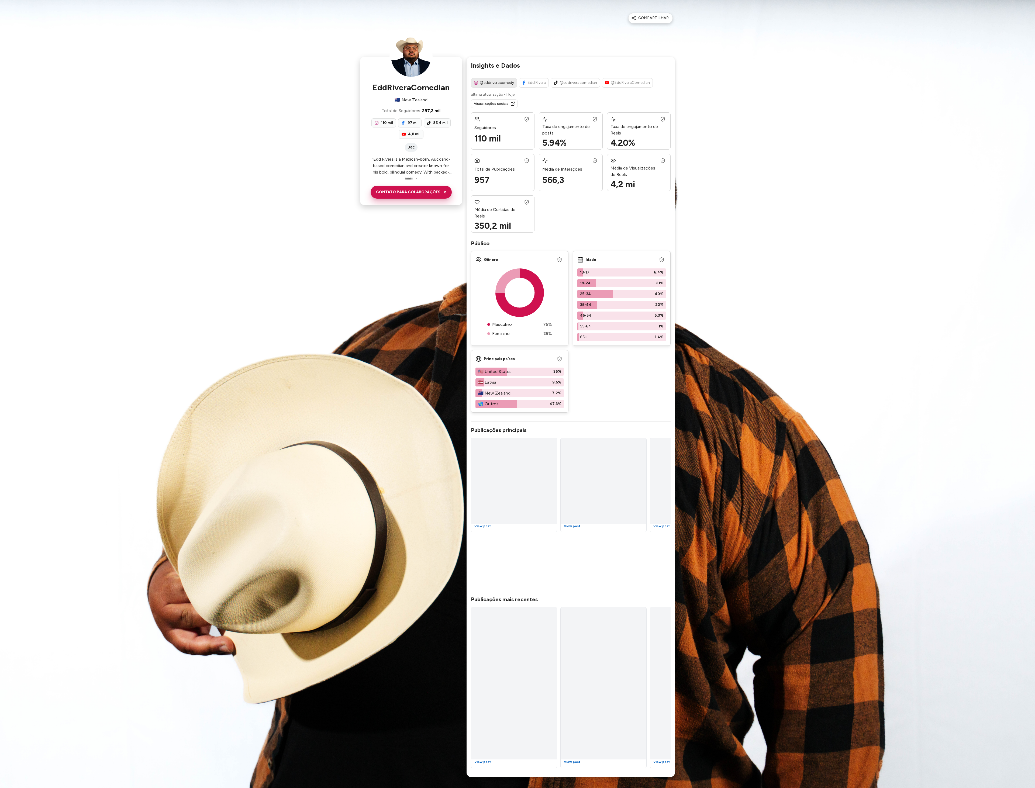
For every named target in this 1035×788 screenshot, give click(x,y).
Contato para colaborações (408, 192)
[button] (621, 272)
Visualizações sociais (491, 104)
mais (409, 178)
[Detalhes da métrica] (526, 119)
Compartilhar (653, 18)
